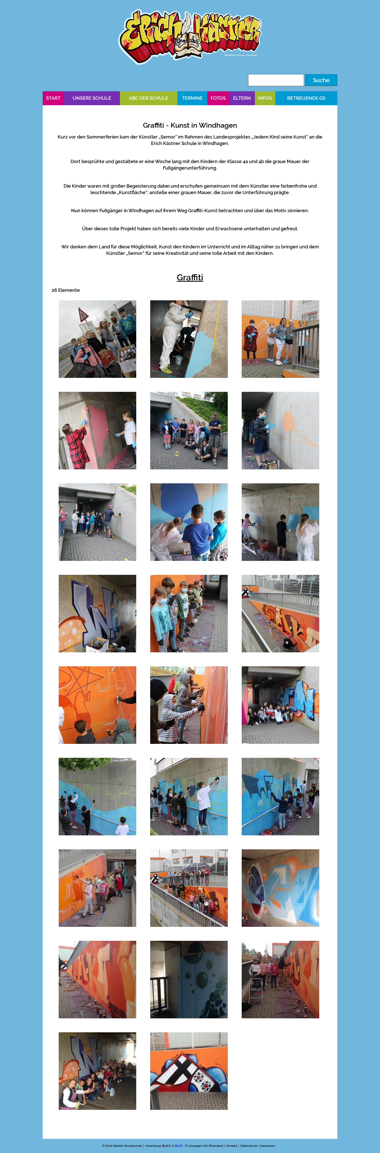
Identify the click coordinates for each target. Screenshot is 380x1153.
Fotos (218, 98)
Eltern (242, 98)
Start (53, 98)
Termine (192, 98)
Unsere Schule (92, 98)
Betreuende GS (306, 98)
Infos (265, 98)
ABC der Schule (148, 98)
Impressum (267, 1146)
